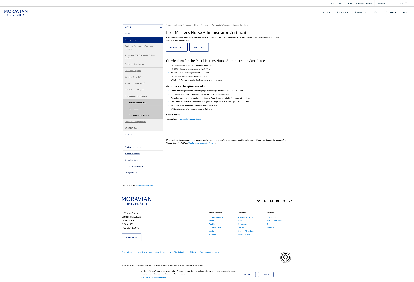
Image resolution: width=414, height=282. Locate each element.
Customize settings (159, 277)
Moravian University (174, 25)
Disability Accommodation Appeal (151, 252)
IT (267, 224)
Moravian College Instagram (271, 201)
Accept (248, 274)
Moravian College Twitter (258, 201)
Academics (341, 12)
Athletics (406, 12)
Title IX (193, 252)
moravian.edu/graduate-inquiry (189, 119)
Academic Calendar (246, 217)
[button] (402, 3)
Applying (128, 134)
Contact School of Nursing (135, 166)
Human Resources (274, 220)
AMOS (240, 220)
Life (374, 12)
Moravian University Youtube (277, 201)
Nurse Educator (135, 109)
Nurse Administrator (137, 102)
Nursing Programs (132, 40)
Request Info (176, 47)
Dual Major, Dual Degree (134, 64)
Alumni (211, 220)
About (325, 12)
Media (211, 231)
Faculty (128, 141)
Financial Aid (272, 217)
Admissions (359, 12)
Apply (341, 3)
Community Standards (209, 252)
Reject (266, 274)
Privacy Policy (145, 277)
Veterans (212, 234)
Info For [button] (381, 3)
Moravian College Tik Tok (290, 201)
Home (127, 33)
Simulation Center (132, 160)
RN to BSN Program (133, 70)
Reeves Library (244, 234)
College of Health (131, 173)
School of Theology (246, 231)
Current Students (216, 217)
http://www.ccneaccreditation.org (201, 143)
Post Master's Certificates (136, 96)
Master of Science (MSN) (135, 83)
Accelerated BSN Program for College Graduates (140, 56)
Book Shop (242, 224)
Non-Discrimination (178, 252)
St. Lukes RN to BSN (133, 77)
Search (399, 3)
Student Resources (132, 153)
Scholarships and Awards (139, 115)
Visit (333, 3)
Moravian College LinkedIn (284, 201)
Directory (270, 227)
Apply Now (199, 47)
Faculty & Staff (215, 227)
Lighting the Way (364, 3)
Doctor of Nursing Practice (135, 121)
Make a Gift (131, 237)
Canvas (241, 227)
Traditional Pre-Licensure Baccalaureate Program (141, 47)
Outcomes (390, 12)
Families (212, 224)
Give (350, 3)
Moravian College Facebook (265, 201)
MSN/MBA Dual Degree (134, 90)
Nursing (188, 25)
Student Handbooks (133, 147)
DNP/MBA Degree (132, 128)
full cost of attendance (144, 185)
